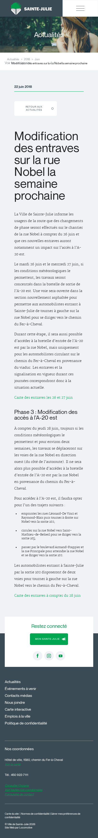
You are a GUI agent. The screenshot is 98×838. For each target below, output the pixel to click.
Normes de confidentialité (35, 813)
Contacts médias (18, 695)
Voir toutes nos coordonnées (23, 790)
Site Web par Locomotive (18, 827)
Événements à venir (20, 688)
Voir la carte (12, 764)
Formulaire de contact (19, 794)
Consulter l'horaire (17, 785)
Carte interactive (18, 709)
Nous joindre (15, 702)
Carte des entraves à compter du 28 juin (47, 596)
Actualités (13, 681)
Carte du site (12, 813)
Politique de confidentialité (26, 723)
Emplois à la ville (17, 716)
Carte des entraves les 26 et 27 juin (43, 398)
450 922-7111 (19, 775)
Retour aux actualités (34, 108)
